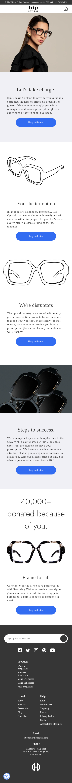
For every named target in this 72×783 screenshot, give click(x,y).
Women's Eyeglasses (23, 667)
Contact (43, 720)
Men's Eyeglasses (26, 679)
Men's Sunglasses (26, 683)
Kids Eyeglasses (25, 686)
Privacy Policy (47, 716)
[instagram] (21, 3)
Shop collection (36, 122)
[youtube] (32, 3)
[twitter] (15, 3)
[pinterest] (26, 3)
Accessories (23, 708)
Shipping (44, 708)
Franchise (22, 716)
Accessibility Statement (51, 724)
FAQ (42, 700)
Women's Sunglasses (23, 673)
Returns (43, 712)
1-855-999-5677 (36, 754)
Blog (20, 712)
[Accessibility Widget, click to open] (6, 776)
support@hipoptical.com (36, 737)
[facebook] (9, 3)
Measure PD (46, 704)
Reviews (21, 704)
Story (20, 700)
